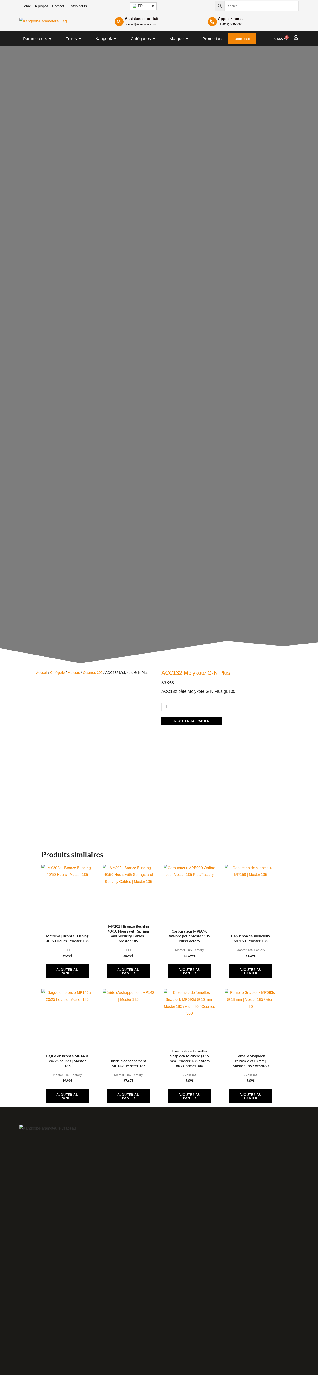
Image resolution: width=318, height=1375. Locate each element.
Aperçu (67, 917)
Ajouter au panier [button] (67, 971)
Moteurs (74, 673)
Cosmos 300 (92, 673)
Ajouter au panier (191, 721)
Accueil (41, 673)
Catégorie (57, 673)
